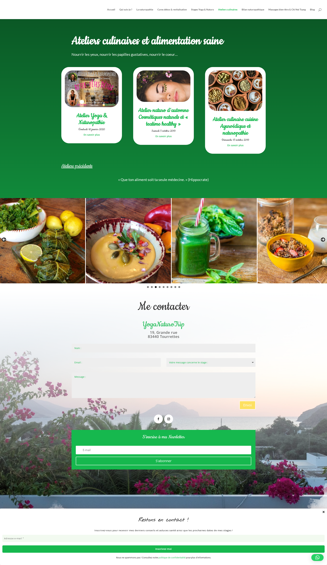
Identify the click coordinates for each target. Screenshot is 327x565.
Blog (312, 9)
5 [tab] (164, 287)
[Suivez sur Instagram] (168, 419)
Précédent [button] (4, 239)
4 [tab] (160, 287)
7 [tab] (171, 287)
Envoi (247, 405)
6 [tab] (167, 287)
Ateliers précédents (76, 166)
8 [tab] (175, 287)
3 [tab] (156, 287)
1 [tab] (148, 287)
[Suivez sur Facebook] (158, 419)
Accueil (111, 9)
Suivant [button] (322, 239)
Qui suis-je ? (125, 9)
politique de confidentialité (172, 557)
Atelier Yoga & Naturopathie (91, 119)
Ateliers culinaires (227, 9)
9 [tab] (179, 287)
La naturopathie (144, 9)
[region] (163, 240)
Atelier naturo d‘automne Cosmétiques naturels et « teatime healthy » (163, 117)
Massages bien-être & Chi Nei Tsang (287, 9)
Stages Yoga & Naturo (202, 9)
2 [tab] (152, 287)
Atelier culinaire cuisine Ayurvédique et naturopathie (235, 126)
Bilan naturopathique (253, 9)
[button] (317, 557)
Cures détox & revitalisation (172, 9)
